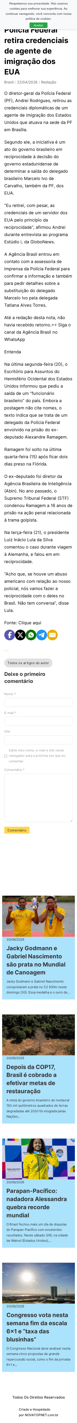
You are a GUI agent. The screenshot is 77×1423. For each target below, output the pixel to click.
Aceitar (38, 25)
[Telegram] (41, 635)
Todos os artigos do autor (28, 663)
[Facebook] (9, 635)
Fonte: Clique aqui (22, 622)
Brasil (9, 82)
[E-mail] (52, 635)
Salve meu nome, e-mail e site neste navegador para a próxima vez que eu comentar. (37, 755)
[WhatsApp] (31, 635)
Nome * (10, 694)
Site (7, 731)
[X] (20, 635)
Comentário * (14, 770)
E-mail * (10, 713)
